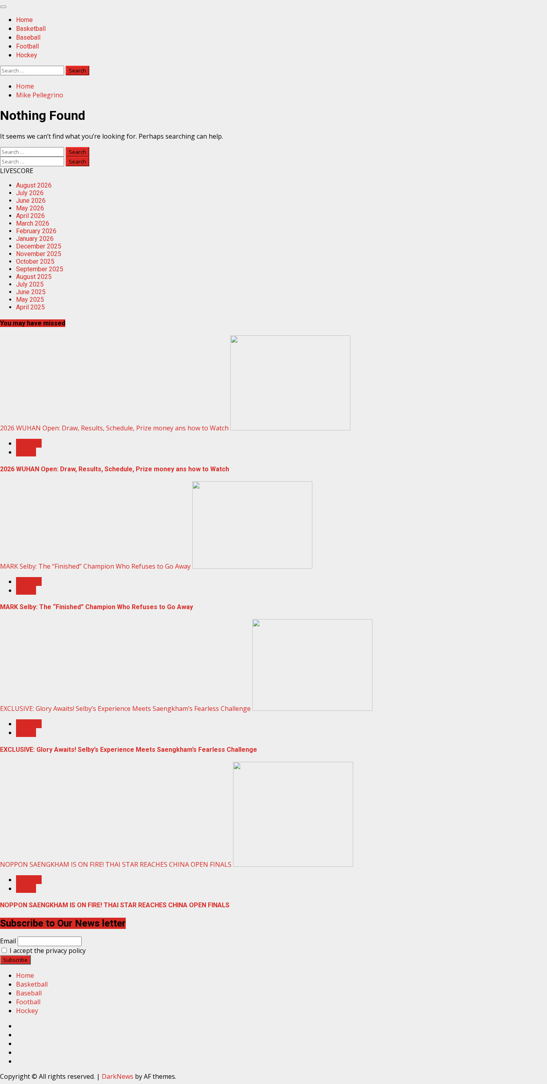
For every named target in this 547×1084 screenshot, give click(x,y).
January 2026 (35, 238)
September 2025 (39, 269)
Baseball (28, 37)
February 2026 (36, 231)
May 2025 (30, 299)
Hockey (26, 55)
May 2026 (30, 208)
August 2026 (34, 185)
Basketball (31, 28)
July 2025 (30, 284)
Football (27, 46)
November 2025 (38, 254)
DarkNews (117, 1076)
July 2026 (30, 193)
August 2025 (34, 277)
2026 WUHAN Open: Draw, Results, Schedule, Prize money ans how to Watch (114, 428)
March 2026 (32, 223)
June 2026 (31, 200)
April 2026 (30, 216)
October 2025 (35, 261)
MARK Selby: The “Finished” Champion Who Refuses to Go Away (95, 566)
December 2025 (38, 246)
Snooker (29, 443)
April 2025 (30, 307)
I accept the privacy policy (47, 950)
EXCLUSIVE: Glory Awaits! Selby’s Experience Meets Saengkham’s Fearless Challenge (125, 708)
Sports (26, 452)
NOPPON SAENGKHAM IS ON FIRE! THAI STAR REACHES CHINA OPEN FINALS (115, 864)
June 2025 (31, 292)
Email (8, 941)
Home (24, 20)
